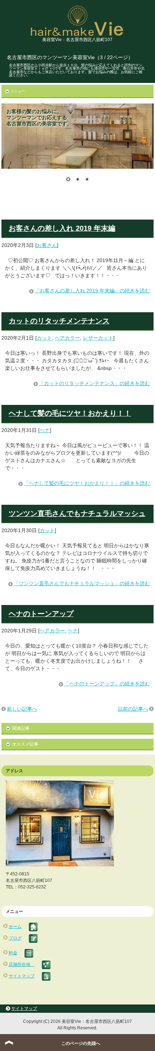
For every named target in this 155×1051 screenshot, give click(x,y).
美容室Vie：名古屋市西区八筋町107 (77, 39)
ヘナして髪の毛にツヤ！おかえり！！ (70, 413)
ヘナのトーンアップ (41, 614)
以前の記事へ (133, 709)
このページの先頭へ (80, 1043)
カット (44, 338)
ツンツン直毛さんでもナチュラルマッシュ (77, 513)
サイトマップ (24, 1008)
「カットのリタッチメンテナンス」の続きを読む (94, 383)
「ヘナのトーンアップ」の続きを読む (107, 683)
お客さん (47, 245)
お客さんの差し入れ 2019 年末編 (62, 228)
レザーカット (98, 338)
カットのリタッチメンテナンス (59, 321)
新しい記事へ (22, 709)
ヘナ (45, 430)
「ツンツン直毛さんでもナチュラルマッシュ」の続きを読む (82, 583)
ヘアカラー (67, 338)
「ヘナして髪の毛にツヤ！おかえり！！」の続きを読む (87, 483)
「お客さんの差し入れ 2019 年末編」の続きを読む (92, 290)
